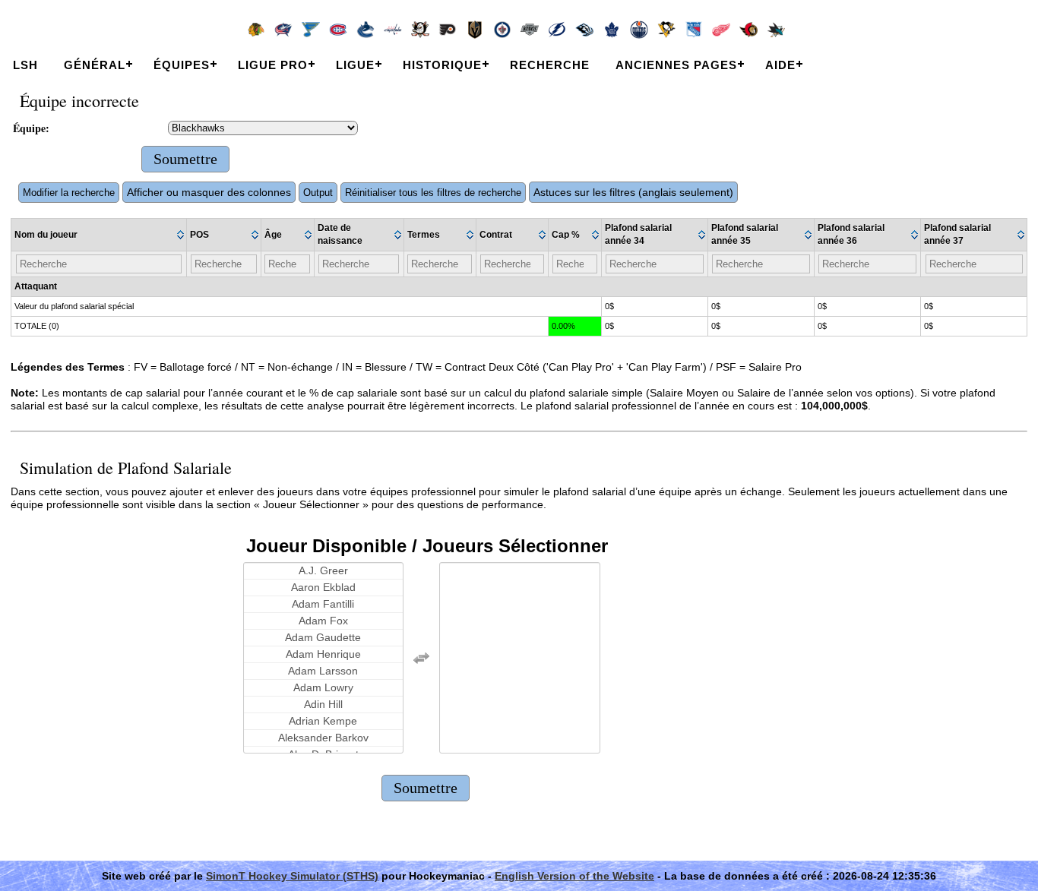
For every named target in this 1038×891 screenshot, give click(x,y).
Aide (780, 64)
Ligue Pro (273, 64)
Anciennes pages (676, 64)
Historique (442, 64)
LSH (25, 64)
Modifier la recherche (69, 192)
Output (318, 192)
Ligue (355, 64)
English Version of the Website (574, 876)
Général (94, 64)
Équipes (181, 64)
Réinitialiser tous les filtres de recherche (433, 192)
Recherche (550, 64)
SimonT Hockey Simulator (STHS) (292, 876)
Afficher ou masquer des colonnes (209, 192)
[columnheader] (99, 235)
